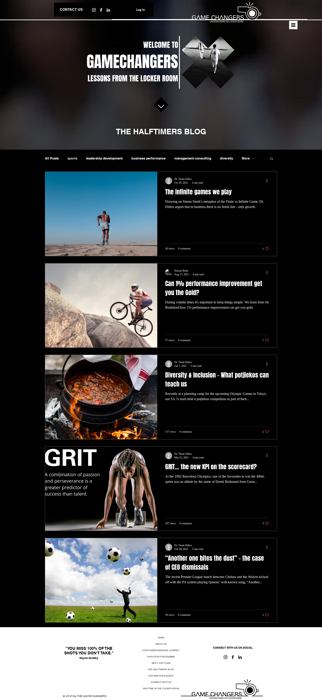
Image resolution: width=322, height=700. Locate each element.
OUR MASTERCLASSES (160, 675)
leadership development (104, 158)
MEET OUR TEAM (161, 663)
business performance (148, 158)
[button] (293, 25)
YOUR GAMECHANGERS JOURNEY (161, 650)
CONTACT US (71, 9)
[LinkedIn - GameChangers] (108, 10)
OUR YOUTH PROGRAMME (161, 656)
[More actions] (268, 180)
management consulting (192, 158)
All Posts (52, 158)
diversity (226, 158)
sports (72, 158)
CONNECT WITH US (161, 682)
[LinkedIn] (239, 657)
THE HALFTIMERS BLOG (161, 669)
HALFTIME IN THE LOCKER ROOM (161, 688)
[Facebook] (101, 10)
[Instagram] (93, 10)
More (246, 158)
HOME (161, 637)
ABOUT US (161, 644)
